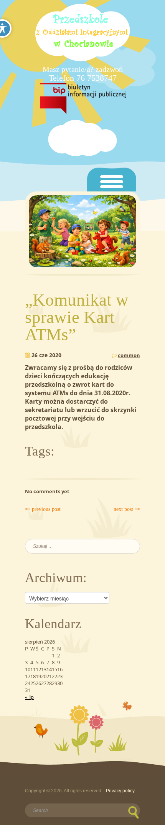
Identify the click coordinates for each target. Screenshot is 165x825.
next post (124, 509)
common (129, 355)
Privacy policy (120, 790)
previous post (45, 509)
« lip (29, 697)
